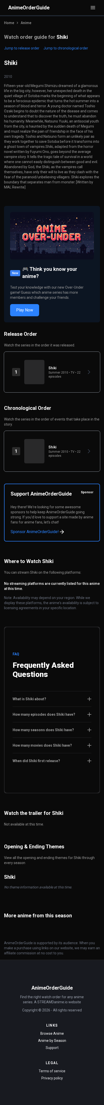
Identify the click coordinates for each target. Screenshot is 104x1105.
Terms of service (52, 1071)
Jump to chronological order (65, 48)
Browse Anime (52, 1033)
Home (9, 23)
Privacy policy (52, 1078)
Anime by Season (52, 1041)
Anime (26, 23)
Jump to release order (21, 48)
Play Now (24, 310)
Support (52, 1048)
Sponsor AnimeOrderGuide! (35, 531)
